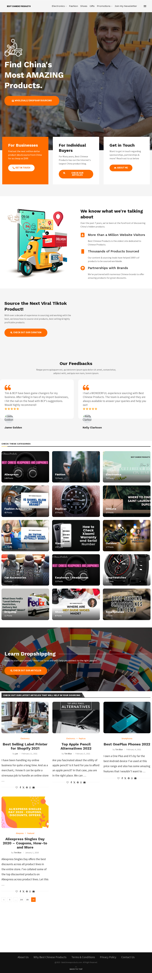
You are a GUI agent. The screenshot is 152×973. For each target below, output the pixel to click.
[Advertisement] (76, 924)
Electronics (58, 6)
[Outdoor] (127, 535)
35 (27, 899)
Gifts (92, 6)
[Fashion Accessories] (25, 501)
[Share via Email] (34, 787)
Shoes (83, 6)
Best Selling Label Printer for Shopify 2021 (25, 746)
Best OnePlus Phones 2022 (127, 744)
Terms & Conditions (83, 957)
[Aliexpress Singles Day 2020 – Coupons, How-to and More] (25, 812)
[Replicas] (76, 501)
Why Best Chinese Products (50, 957)
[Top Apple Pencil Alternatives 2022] (75, 717)
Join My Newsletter (126, 6)
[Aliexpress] (25, 466)
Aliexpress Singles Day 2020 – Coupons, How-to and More (25, 843)
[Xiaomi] (76, 535)
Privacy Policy (108, 957)
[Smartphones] (127, 604)
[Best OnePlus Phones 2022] (127, 717)
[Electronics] (127, 466)
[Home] (25, 535)
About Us (23, 957)
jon (16, 753)
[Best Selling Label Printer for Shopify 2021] (25, 717)
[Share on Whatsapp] (30, 787)
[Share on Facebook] (20, 787)
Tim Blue (68, 753)
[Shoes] (76, 604)
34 (21, 899)
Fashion (73, 6)
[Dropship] (25, 604)
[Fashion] (76, 466)
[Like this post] (17, 787)
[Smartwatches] (127, 570)
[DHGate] (127, 501)
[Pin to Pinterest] (27, 787)
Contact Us (127, 957)
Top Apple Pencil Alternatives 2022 (76, 746)
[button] (3, 404)
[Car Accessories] (25, 570)
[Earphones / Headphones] (76, 570)
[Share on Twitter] (23, 787)
